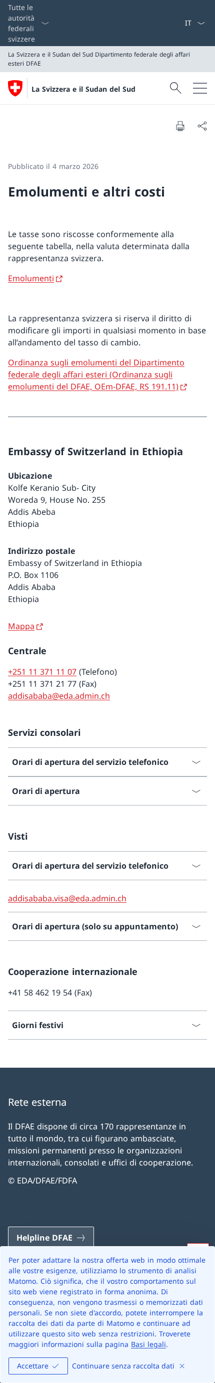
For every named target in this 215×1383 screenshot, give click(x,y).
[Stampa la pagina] (180, 126)
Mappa (21, 626)
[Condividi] (202, 126)
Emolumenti (31, 278)
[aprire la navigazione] (200, 88)
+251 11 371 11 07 (42, 671)
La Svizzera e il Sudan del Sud (84, 89)
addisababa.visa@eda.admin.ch (67, 898)
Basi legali (148, 1344)
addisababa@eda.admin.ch (59, 695)
